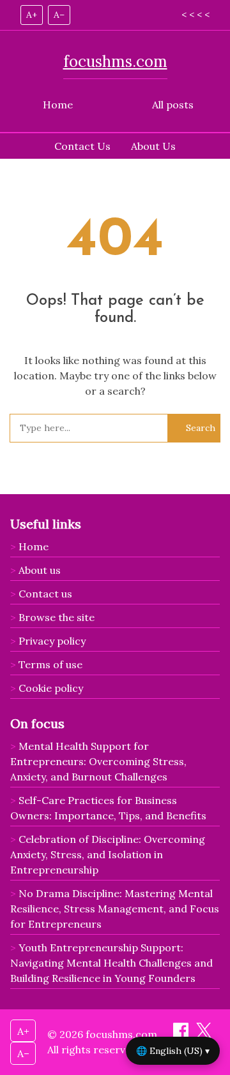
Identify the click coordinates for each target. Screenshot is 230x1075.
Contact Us (82, 146)
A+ (31, 14)
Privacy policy (52, 640)
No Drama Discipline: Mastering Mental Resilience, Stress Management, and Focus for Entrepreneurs (114, 908)
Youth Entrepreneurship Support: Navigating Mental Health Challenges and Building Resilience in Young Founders (111, 962)
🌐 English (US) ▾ (173, 1051)
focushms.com (115, 61)
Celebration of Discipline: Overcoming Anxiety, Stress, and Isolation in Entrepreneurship (107, 854)
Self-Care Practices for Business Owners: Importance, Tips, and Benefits (108, 808)
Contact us (45, 593)
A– (59, 14)
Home (58, 104)
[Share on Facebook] (182, 1034)
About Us (153, 146)
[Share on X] (203, 1034)
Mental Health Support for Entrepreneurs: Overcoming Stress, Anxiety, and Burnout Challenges (98, 761)
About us (40, 570)
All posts (173, 104)
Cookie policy (51, 688)
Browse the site (57, 617)
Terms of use (50, 664)
